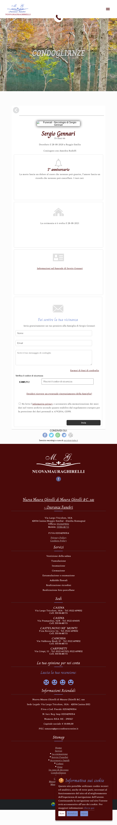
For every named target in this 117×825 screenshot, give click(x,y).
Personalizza (72, 813)
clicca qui (89, 808)
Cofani (59, 763)
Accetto (61, 813)
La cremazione (60, 754)
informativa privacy (42, 404)
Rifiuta (84, 813)
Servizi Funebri (59, 757)
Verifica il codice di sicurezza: (30, 375)
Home (58, 748)
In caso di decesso (59, 770)
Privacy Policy (58, 537)
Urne (60, 767)
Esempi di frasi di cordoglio (84, 370)
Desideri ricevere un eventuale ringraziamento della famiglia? (59, 394)
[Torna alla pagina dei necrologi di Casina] (16, 110)
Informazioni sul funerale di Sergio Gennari (60, 268)
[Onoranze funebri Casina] (21, 11)
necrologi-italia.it (71, 440)
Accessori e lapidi (59, 760)
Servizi (58, 751)
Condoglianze (58, 773)
